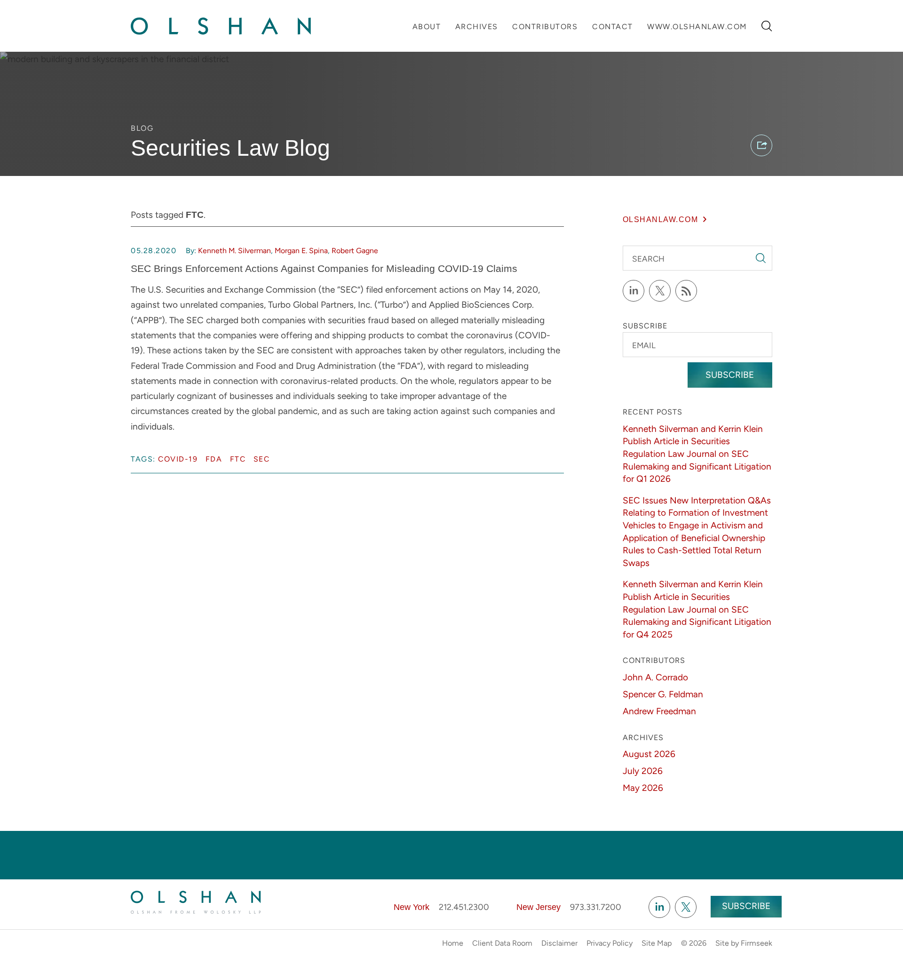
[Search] (766, 26)
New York (411, 907)
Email (644, 345)
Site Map (657, 943)
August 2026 (649, 754)
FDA (214, 459)
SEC (261, 459)
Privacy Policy (609, 943)
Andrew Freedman (659, 711)
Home (452, 943)
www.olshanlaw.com (697, 26)
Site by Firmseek (743, 943)
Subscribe (729, 374)
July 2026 (643, 771)
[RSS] (686, 291)
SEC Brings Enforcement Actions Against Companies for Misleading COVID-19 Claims (324, 268)
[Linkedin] (659, 907)
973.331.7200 (595, 907)
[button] (761, 145)
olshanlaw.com (660, 219)
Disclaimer (559, 943)
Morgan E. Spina (301, 250)
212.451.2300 (464, 907)
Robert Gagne (355, 250)
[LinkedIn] (633, 291)
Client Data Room (502, 943)
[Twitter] (660, 291)
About (426, 26)
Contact (612, 26)
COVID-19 (178, 459)
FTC (238, 459)
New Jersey (538, 907)
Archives (476, 26)
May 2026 (643, 787)
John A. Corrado (655, 677)
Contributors (545, 26)
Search (648, 258)
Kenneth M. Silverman (234, 250)
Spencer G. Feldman (663, 694)
